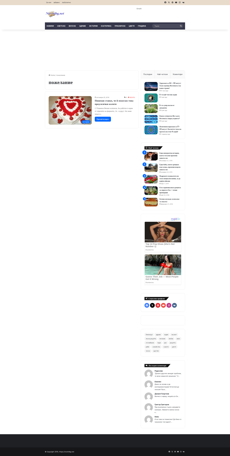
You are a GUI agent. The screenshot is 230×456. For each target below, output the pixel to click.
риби (147, 347)
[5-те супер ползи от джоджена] (151, 108)
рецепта (173, 343)
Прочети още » (103, 119)
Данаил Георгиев (162, 394)
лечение (162, 339)
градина (142, 26)
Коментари (177, 74)
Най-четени (162, 74)
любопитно (66, 2)
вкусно (72, 26)
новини (50, 26)
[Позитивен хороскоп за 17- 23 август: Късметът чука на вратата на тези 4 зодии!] (151, 129)
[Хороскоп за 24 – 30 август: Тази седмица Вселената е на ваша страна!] (151, 86)
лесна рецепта (151, 339)
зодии (166, 334)
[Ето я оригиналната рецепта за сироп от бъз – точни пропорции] (151, 190)
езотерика (106, 26)
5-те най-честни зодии (168, 94)
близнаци (149, 334)
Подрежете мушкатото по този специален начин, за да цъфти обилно (169, 178)
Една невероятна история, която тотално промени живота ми (169, 155)
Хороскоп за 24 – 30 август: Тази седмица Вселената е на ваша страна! (170, 85)
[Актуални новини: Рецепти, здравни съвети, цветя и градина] (55, 14)
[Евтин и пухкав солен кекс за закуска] (151, 202)
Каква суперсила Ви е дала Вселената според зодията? (169, 117)
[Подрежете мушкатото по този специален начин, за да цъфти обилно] (151, 179)
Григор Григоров (162, 404)
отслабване (150, 343)
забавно (57, 2)
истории (93, 26)
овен (178, 339)
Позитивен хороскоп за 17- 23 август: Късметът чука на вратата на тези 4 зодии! (170, 129)
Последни (147, 74)
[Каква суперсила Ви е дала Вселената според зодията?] (151, 119)
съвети (166, 347)
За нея (48, 2)
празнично (120, 26)
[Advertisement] (115, 50)
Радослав (159, 371)
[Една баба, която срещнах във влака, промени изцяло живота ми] (151, 167)
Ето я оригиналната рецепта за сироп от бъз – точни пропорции (170, 190)
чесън (148, 351)
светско (61, 26)
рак (165, 343)
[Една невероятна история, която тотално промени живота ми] (151, 156)
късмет (174, 334)
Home (52, 75)
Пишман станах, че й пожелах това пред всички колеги (114, 102)
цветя (132, 26)
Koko (157, 417)
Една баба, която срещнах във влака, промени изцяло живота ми (169, 167)
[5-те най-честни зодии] (151, 97)
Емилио (158, 382)
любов (171, 339)
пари (159, 343)
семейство (156, 347)
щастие (156, 351)
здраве (82, 26)
